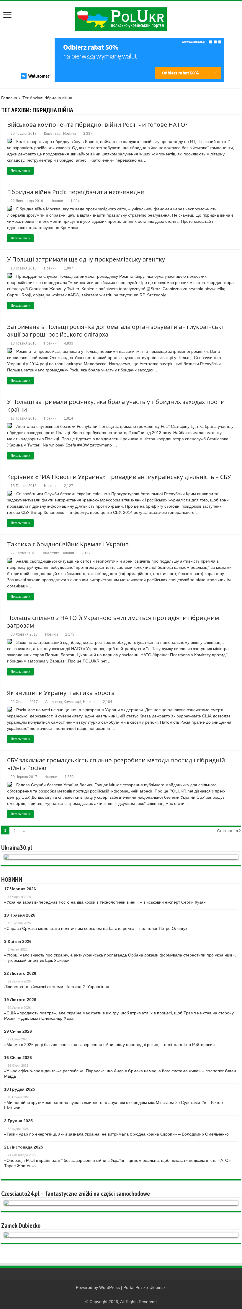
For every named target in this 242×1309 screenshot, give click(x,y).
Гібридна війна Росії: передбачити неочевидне (75, 192)
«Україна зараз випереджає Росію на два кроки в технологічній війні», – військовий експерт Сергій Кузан (105, 902)
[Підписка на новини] (239, 110)
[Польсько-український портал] (121, 19)
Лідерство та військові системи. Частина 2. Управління (56, 986)
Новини (69, 133)
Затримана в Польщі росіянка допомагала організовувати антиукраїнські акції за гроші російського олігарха (115, 330)
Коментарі (52, 133)
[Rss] (115, 1294)
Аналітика (51, 553)
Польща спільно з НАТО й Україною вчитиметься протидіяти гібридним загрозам (113, 621)
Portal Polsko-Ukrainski (144, 1287)
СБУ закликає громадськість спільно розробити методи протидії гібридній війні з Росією (116, 764)
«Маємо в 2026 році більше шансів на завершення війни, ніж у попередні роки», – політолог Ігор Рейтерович (109, 1044)
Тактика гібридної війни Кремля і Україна (68, 544)
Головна (9, 97)
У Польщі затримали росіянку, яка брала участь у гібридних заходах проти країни (116, 405)
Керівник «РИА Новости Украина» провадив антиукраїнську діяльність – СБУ (119, 477)
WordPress (109, 1287)
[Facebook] (121, 1294)
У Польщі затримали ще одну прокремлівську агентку (86, 259)
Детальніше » (20, 171)
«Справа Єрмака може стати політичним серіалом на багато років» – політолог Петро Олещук (95, 928)
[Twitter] (127, 1294)
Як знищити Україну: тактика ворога (61, 693)
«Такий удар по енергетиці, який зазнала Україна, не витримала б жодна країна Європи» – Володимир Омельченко (116, 1134)
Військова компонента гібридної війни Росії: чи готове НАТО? (97, 125)
